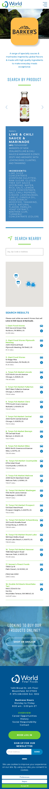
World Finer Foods (12, 4)
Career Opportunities (24, 716)
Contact (24, 725)
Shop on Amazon (25, 642)
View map (41, 326)
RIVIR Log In (24, 735)
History (24, 719)
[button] (18, 284)
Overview (24, 713)
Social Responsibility (24, 722)
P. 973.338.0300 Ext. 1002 (24, 694)
